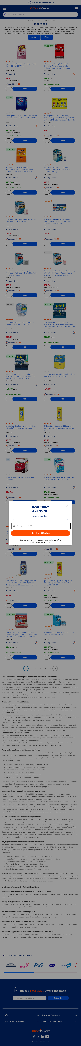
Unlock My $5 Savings (41, 533)
